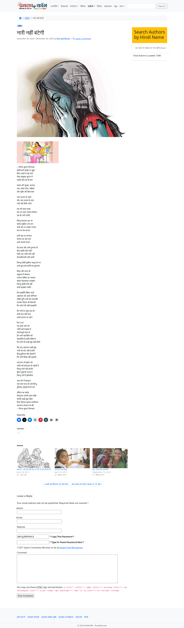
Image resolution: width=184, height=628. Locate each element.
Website (21, 526)
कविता (27, 18)
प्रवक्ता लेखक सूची (48, 617)
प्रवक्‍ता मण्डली (33, 617)
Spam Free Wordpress (71, 547)
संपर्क (86, 617)
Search (161, 6)
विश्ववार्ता (64, 6)
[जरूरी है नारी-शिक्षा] (72, 458)
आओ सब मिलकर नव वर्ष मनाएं (56, 484)
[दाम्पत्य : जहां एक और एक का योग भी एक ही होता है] (34, 458)
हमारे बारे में (21, 617)
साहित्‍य (90, 6)
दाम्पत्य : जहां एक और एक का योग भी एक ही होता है (34, 469)
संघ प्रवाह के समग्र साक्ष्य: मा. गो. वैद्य (86, 484)
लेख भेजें (79, 617)
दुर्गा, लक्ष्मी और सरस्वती (100, 469)
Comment (22, 552)
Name (20, 508)
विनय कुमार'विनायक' (63, 38)
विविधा (99, 6)
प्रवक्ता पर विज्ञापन (65, 617)
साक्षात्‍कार (108, 6)
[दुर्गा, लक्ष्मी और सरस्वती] (110, 458)
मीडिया (83, 6)
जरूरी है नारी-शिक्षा (61, 469)
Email (19, 517)
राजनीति (54, 6)
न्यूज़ (115, 6)
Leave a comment (83, 38)
